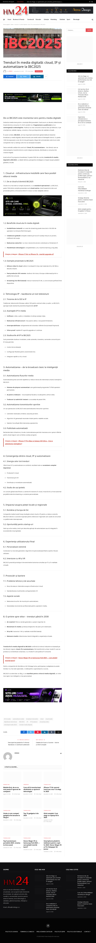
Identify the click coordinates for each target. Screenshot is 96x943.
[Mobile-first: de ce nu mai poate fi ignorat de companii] (12, 777)
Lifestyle (46, 19)
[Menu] (4, 19)
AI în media (7, 719)
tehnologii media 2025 (10, 724)
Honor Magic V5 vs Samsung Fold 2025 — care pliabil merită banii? (31, 844)
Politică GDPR (60, 931)
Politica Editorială (74, 931)
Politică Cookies (11, 931)
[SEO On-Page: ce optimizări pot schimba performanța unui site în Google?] (71, 78)
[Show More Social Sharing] (46, 76)
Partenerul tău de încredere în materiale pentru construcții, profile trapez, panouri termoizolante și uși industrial (85, 174)
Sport (68, 19)
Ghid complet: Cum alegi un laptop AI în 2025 (51, 815)
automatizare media (18, 719)
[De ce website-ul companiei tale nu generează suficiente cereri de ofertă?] (71, 106)
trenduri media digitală (25, 724)
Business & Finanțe (18, 19)
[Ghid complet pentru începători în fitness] (71, 211)
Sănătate (62, 19)
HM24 (10, 71)
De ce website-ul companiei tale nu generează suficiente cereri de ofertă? (84, 106)
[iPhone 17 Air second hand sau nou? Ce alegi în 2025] (53, 777)
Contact (87, 931)
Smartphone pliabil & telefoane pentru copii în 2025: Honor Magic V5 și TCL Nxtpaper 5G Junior (53, 845)
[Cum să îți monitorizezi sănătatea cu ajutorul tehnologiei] (32, 777)
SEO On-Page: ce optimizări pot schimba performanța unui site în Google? (45, 2)
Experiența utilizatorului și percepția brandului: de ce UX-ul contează (84, 119)
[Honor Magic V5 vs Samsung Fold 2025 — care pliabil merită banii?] (32, 830)
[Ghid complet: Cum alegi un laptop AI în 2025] (53, 803)
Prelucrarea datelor (44, 931)
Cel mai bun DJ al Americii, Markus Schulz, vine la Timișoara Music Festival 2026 (83, 92)
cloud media (49, 719)
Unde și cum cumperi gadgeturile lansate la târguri (11, 815)
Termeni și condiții (27, 931)
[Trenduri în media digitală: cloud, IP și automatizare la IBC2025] (32, 42)
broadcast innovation (32, 719)
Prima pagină (6, 24)
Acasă (9, 19)
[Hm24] (16, 10)
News (12, 24)
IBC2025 (21, 722)
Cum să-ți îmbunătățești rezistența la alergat (84, 188)
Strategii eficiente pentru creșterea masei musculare (85, 199)
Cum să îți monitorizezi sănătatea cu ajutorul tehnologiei (32, 790)
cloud (41, 719)
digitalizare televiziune (10, 722)
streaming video (44, 722)
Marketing (54, 19)
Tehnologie (76, 19)
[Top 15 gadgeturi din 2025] (32, 803)
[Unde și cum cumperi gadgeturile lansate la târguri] (12, 803)
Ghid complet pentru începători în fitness (84, 210)
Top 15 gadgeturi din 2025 (31, 814)
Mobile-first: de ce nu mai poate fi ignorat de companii (11, 790)
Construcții (30, 19)
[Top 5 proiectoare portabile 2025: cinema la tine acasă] (12, 830)
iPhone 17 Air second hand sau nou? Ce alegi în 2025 (52, 790)
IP (27, 722)
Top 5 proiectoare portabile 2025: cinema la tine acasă (11, 843)
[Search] (92, 20)
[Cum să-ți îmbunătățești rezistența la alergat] (71, 189)
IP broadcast (33, 722)
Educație (38, 19)
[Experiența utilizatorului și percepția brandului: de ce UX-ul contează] (71, 119)
